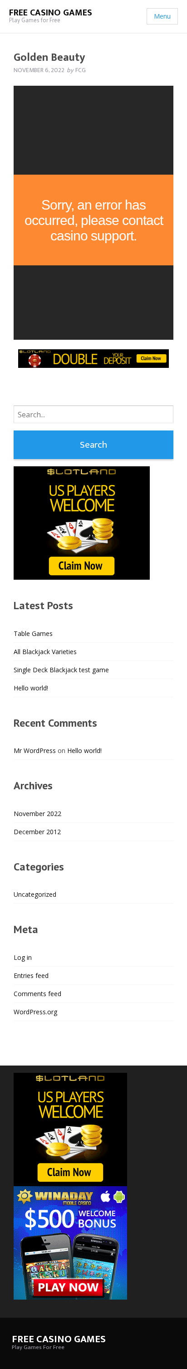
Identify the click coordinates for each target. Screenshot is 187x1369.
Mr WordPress (35, 750)
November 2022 (37, 813)
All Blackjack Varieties (45, 651)
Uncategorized (35, 894)
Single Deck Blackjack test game (61, 669)
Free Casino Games (50, 12)
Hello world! (31, 688)
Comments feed (37, 993)
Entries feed (31, 975)
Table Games (33, 633)
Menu (162, 16)
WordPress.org (35, 1011)
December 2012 (37, 831)
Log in (23, 957)
